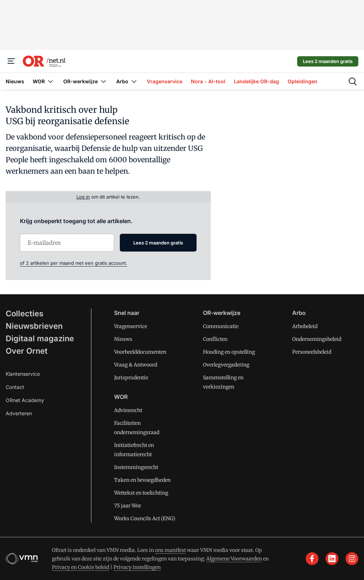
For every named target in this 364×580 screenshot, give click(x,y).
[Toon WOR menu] (50, 81)
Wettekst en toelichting (141, 493)
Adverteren (19, 413)
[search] (352, 81)
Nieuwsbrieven (34, 326)
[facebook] (312, 558)
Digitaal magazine (40, 338)
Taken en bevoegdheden (142, 480)
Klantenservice (23, 374)
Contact (15, 387)
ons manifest (170, 550)
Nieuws (123, 339)
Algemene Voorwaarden (234, 558)
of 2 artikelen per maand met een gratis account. (73, 263)
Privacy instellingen (137, 567)
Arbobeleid (304, 326)
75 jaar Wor (127, 505)
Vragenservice (130, 326)
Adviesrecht (128, 410)
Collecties (24, 313)
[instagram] (352, 558)
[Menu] (11, 61)
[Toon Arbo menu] (134, 81)
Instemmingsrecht (136, 467)
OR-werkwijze (221, 312)
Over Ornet (27, 350)
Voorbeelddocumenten (140, 352)
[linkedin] (332, 558)
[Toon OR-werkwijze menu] (103, 81)
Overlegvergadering (226, 365)
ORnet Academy (25, 400)
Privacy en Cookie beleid (80, 567)
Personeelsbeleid (311, 352)
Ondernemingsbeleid (316, 339)
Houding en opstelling (229, 352)
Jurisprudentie (131, 377)
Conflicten (215, 339)
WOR (121, 396)
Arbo (299, 312)
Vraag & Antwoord (135, 365)
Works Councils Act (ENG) (144, 518)
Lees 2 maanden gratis (328, 61)
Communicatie (221, 326)
